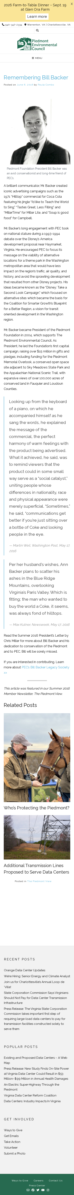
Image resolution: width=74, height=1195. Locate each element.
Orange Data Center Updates (24, 970)
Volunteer (11, 1147)
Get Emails (11, 1136)
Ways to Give (13, 1130)
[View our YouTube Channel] (43, 1190)
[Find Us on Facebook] (33, 1190)
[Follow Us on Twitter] (38, 1190)
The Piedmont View (39, 881)
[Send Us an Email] (28, 1190)
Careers (38, 1180)
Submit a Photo (14, 1153)
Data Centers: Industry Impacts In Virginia (32, 1101)
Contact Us (56, 1180)
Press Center (37, 1185)
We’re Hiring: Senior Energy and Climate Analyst (37, 976)
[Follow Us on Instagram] (48, 1190)
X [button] (72, 4)
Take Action (12, 1142)
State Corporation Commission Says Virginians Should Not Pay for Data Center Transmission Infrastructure (36, 998)
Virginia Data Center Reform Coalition (30, 1095)
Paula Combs (46, 84)
